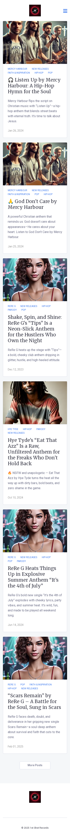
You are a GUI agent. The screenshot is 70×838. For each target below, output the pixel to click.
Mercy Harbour (17, 69)
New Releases (40, 69)
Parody (12, 310)
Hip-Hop (39, 72)
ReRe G (12, 306)
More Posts (35, 765)
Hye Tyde (13, 429)
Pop (50, 72)
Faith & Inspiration (19, 72)
